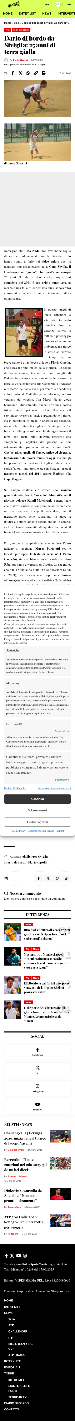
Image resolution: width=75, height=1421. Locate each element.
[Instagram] (37, 1088)
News (28, 924)
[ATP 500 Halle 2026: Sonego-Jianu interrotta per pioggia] (60, 1220)
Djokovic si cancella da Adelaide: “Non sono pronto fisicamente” (23, 1195)
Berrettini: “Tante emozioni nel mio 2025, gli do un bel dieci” (25, 1164)
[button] (40, 4)
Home (7, 22)
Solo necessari (37, 810)
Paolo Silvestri (20, 60)
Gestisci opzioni (37, 822)
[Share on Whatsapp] (28, 73)
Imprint (60, 830)
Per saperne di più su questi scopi (54, 788)
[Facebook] (37, 1052)
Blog (16, 22)
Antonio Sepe (14, 1207)
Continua (37, 799)
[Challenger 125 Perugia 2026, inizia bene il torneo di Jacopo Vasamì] (60, 1136)
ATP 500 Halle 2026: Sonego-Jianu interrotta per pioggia (24, 1222)
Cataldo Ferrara (16, 1149)
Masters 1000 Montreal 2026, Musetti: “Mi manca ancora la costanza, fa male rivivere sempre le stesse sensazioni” (47, 961)
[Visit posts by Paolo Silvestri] (6, 60)
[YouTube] (18, 1255)
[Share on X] (20, 73)
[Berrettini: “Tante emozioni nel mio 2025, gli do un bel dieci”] (60, 1163)
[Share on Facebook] (12, 73)
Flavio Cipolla (37, 862)
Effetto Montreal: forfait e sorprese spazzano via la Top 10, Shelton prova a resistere (47, 987)
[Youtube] (37, 1106)
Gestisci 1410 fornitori (15, 788)
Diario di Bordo (21, 29)
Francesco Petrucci (17, 1176)
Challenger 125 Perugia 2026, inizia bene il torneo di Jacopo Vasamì (25, 1138)
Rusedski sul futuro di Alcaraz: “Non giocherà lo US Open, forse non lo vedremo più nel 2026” (47, 934)
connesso (26, 898)
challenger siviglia (35, 857)
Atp (8, 29)
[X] (37, 1070)
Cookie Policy (18, 830)
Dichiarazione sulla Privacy (41, 830)
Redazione (13, 1233)
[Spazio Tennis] (14, 4)
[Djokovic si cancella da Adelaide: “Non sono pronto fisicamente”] (60, 1194)
